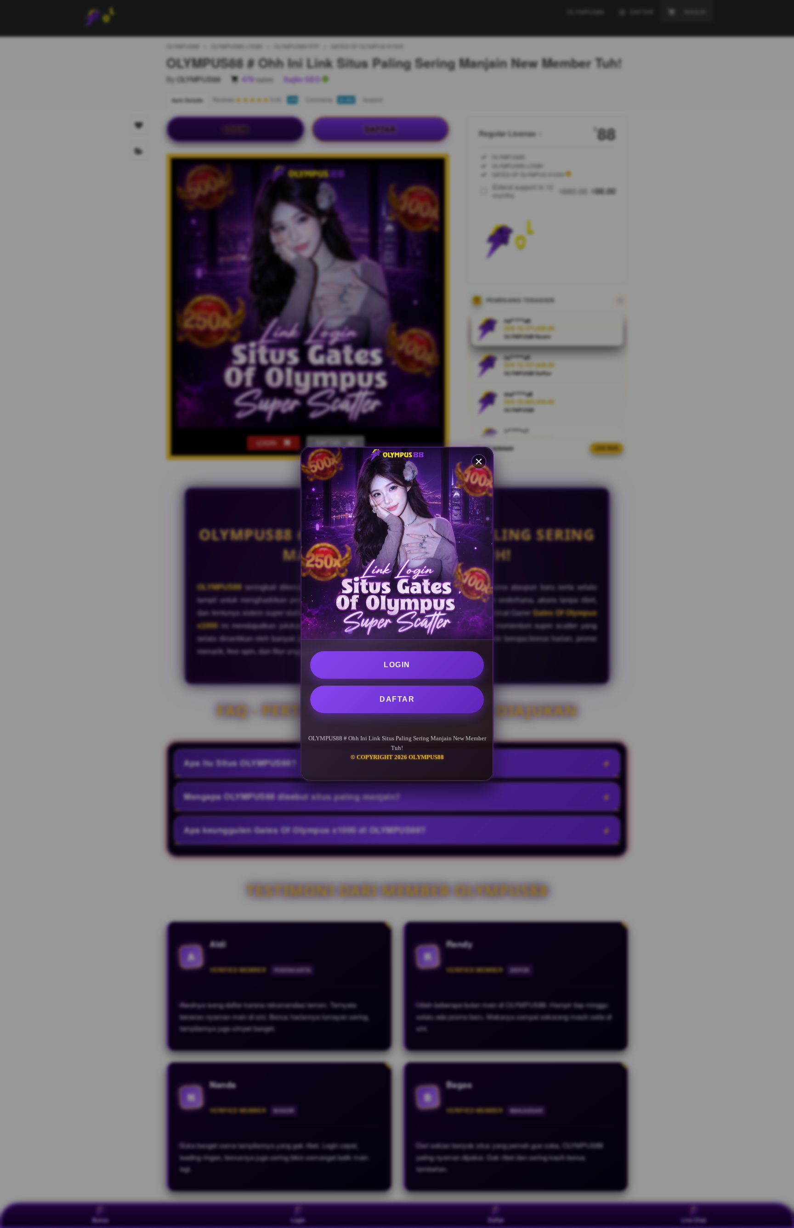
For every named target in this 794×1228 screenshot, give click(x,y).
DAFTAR (397, 699)
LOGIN (397, 665)
